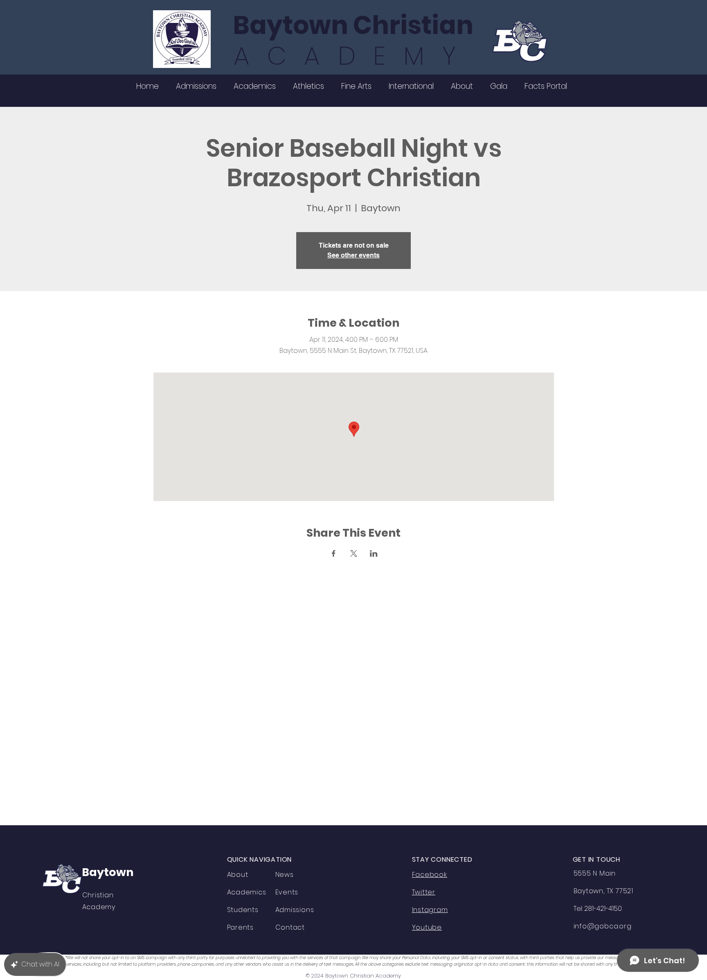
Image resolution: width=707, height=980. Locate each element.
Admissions (294, 910)
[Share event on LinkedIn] (374, 553)
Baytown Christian (353, 25)
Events (287, 892)
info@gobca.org (603, 926)
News (284, 874)
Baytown (107, 872)
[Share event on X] (354, 553)
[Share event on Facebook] (334, 553)
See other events (353, 255)
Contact (290, 927)
